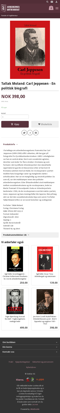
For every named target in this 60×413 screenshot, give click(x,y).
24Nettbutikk (34, 409)
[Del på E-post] (36, 132)
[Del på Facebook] (30, 132)
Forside (3, 15)
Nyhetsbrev (31, 367)
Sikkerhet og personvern (42, 362)
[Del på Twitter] (24, 132)
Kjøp (16, 124)
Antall (3, 113)
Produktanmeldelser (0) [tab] (15, 235)
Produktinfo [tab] (9, 144)
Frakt (11, 362)
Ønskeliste (46, 124)
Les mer (35, 404)
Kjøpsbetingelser (22, 362)
